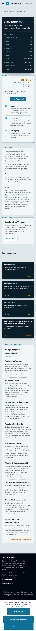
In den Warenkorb (18, 99)
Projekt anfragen (11, 239)
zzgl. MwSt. (27, 86)
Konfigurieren (18, 611)
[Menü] (3, 3)
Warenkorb (29, 3)
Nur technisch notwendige (18, 619)
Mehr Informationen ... (18, 606)
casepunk (9, 264)
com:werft (21, 573)
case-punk (10, 302)
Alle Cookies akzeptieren (18, 627)
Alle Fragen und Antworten (20, 539)
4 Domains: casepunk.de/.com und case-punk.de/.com (18, 322)
